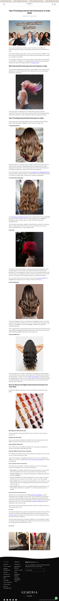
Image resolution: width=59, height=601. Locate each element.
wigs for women (13, 515)
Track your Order (18, 570)
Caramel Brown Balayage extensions (20, 216)
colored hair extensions (37, 501)
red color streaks (41, 278)
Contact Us (17, 564)
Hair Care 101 (6, 574)
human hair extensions (36, 494)
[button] (52, 4)
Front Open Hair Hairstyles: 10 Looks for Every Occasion (39, 545)
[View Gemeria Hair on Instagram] (4, 600)
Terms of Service (7, 582)
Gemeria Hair (45, 599)
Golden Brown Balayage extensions (40, 172)
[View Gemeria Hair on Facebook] (10, 600)
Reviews (5, 572)
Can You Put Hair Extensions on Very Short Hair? (18, 545)
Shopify (54, 599)
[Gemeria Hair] (29, 4)
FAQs (15, 572)
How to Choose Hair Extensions (36, 459)
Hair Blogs (5, 580)
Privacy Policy (6, 584)
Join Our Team (7, 566)
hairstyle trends (35, 62)
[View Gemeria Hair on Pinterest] (13, 600)
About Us (5, 564)
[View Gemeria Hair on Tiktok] (7, 600)
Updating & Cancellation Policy (17, 579)
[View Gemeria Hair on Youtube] (16, 600)
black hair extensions (34, 376)
